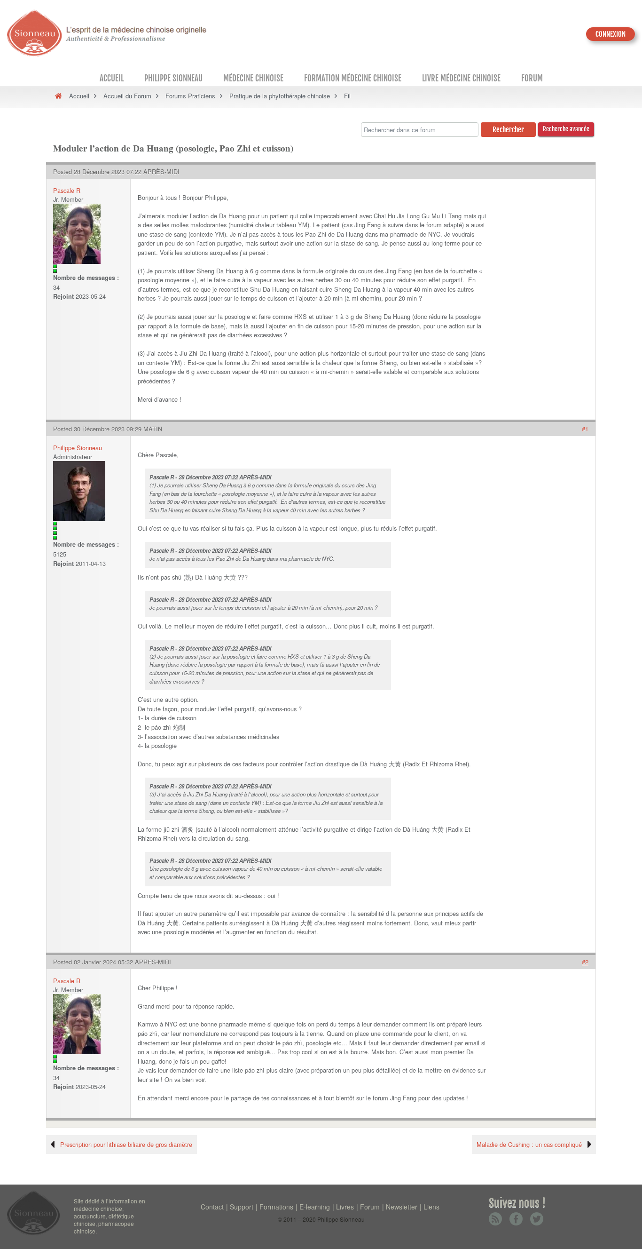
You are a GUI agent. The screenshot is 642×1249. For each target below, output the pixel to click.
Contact (212, 1206)
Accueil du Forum (127, 95)
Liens (431, 1206)
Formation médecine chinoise (352, 78)
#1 (585, 428)
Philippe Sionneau (173, 78)
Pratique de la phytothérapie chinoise (279, 95)
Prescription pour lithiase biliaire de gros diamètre (126, 1144)
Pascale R (66, 190)
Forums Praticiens (190, 95)
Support (241, 1206)
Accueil (112, 78)
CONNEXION (610, 34)
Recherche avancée (566, 129)
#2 (585, 961)
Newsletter (401, 1206)
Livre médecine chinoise (461, 78)
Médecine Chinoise (253, 78)
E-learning (314, 1206)
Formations (276, 1206)
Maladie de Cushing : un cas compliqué (529, 1144)
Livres (345, 1206)
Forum (532, 78)
